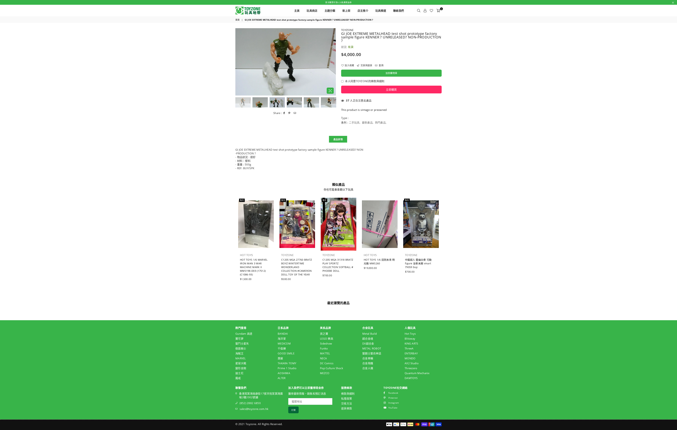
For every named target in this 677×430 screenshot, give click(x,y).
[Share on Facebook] (284, 113)
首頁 (237, 20)
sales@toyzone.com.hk (254, 409)
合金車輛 (367, 358)
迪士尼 (239, 373)
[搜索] (419, 10)
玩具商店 (312, 10)
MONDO (410, 358)
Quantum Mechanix (417, 373)
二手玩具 (354, 122)
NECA (323, 358)
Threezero (411, 368)
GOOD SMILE (286, 353)
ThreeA (409, 348)
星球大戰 (240, 363)
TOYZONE (347, 30)
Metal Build (369, 333)
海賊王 (239, 353)
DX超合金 (368, 343)
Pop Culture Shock (331, 368)
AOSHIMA (284, 373)
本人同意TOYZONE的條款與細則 (364, 81)
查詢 (380, 65)
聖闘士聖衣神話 (371, 353)
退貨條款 (346, 408)
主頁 (297, 10)
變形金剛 (240, 368)
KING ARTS (411, 343)
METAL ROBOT (371, 348)
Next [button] (333, 62)
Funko (324, 348)
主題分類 (330, 10)
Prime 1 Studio (287, 368)
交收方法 (346, 403)
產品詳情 (338, 139)
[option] (285, 61)
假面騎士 (240, 348)
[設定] (425, 10)
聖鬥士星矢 (242, 343)
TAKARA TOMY (287, 363)
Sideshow (326, 343)
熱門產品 (380, 122)
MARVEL (240, 358)
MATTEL (325, 353)
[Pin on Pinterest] (289, 113)
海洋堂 (282, 338)
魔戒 (238, 378)
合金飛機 (367, 363)
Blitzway (410, 338)
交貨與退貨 (366, 65)
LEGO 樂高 (326, 338)
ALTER (282, 378)
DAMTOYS (411, 378)
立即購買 (391, 89)
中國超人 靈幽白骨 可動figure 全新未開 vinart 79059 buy (418, 263)
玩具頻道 (380, 10)
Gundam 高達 (243, 333)
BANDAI (283, 333)
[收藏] (431, 10)
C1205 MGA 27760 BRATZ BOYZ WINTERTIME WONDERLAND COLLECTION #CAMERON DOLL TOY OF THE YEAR (296, 267)
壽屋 (280, 358)
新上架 (346, 10)
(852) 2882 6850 (250, 403)
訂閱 (293, 410)
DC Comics (327, 363)
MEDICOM (284, 343)
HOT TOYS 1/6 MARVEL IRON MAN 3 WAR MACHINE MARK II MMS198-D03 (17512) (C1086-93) (254, 267)
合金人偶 (367, 368)
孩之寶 (324, 333)
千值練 (282, 348)
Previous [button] (238, 62)
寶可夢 (239, 338)
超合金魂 (367, 338)
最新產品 (367, 122)
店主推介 (363, 10)
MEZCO (325, 373)
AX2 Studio (412, 363)
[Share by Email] (295, 113)
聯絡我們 (398, 10)
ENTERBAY (411, 353)
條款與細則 (348, 393)
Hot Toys (410, 333)
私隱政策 (346, 398)
